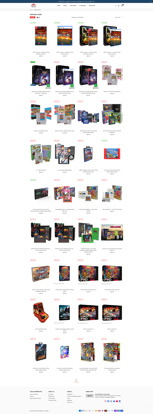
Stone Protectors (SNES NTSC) (88, 289)
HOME (58, 5)
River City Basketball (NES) (41, 131)
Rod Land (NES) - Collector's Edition (112, 209)
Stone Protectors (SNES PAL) (112, 289)
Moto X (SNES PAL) (112, 329)
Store (65, 5)
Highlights (92, 5)
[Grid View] (37, 17)
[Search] (115, 5)
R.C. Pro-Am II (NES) (41, 170)
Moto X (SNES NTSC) (88, 329)
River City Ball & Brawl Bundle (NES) (64, 131)
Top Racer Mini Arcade (41, 329)
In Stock (33, 62)
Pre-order (33, 22)
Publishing (73, 5)
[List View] (39, 17)
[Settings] (118, 5)
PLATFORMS (82, 5)
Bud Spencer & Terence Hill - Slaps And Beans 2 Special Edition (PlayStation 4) (112, 409)
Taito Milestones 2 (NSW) (88, 407)
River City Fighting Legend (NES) (112, 91)
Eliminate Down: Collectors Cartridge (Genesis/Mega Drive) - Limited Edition (88, 250)
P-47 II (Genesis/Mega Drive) (65, 170)
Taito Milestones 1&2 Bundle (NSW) (41, 407)
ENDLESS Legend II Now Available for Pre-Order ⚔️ (76, 1)
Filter (32, 17)
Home (31, 9)
